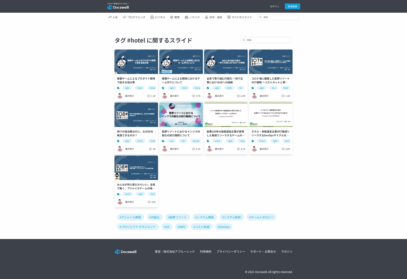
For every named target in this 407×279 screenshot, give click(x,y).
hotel (139, 87)
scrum (140, 141)
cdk (183, 141)
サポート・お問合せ (263, 251)
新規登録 (292, 6)
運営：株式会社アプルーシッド (175, 251)
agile (127, 87)
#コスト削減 (201, 227)
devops (153, 87)
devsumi (244, 141)
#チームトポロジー (261, 217)
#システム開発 (204, 217)
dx (241, 87)
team (287, 141)
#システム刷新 (231, 217)
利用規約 (205, 251)
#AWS (181, 227)
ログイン (274, 6)
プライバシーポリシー (231, 251)
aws (273, 87)
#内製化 (154, 217)
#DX (166, 227)
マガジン (287, 251)
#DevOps (224, 227)
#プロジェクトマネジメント (138, 227)
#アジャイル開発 (130, 217)
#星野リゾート (177, 217)
